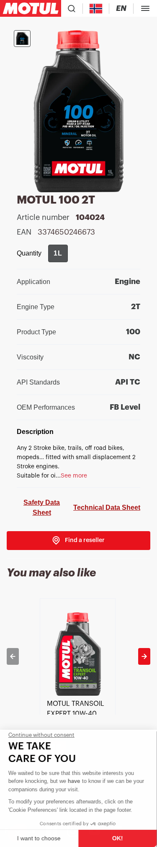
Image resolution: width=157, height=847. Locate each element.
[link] (78, 540)
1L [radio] (58, 253)
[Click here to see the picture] (22, 38)
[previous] (13, 656)
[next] (144, 656)
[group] (58, 253)
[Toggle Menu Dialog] (145, 8)
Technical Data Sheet (106, 507)
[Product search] (71, 8)
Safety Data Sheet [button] (41, 507)
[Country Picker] (96, 8)
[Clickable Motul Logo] (30, 8)
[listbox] (78, 656)
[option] (78, 656)
